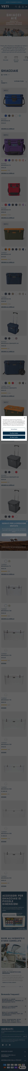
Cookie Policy (5, 423)
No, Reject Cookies (14, 437)
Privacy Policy (20, 422)
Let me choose (14, 429)
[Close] (24, 418)
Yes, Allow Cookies (14, 433)
